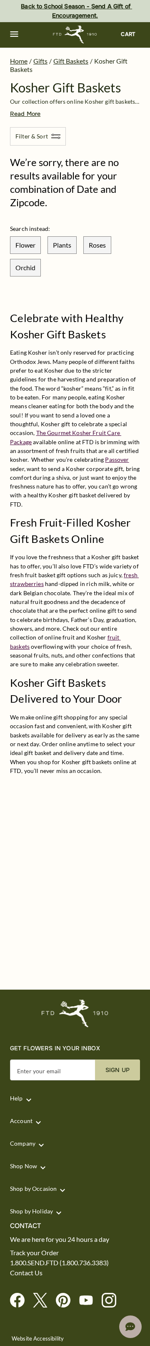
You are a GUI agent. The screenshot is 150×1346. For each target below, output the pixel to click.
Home (19, 61)
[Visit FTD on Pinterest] (66, 1300)
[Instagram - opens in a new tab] (112, 1300)
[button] (14, 34)
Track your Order (34, 1252)
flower (25, 245)
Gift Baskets (70, 61)
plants (62, 245)
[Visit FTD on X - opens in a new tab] (43, 1300)
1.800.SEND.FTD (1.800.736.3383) (59, 1262)
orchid (25, 267)
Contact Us (26, 1272)
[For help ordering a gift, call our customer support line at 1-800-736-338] (75, 35)
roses (97, 245)
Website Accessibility (38, 1339)
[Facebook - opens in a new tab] (20, 1300)
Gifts (40, 61)
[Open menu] (14, 34)
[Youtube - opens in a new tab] (89, 1300)
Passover (117, 459)
